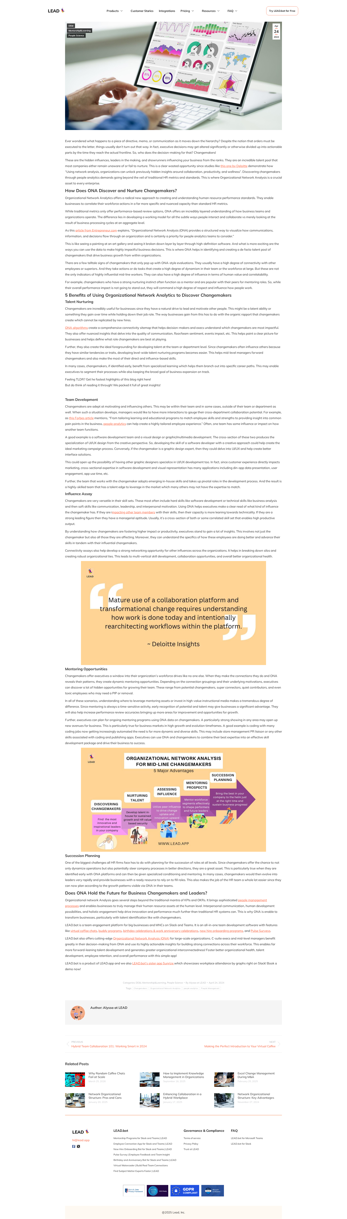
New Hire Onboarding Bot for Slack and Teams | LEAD (142, 1149)
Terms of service (192, 1138)
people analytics (114, 424)
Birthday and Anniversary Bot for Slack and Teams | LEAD (144, 1160)
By (196, 982)
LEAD (54, 11)
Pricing (185, 11)
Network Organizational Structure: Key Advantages (256, 1095)
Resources (209, 11)
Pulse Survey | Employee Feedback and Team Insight (141, 1154)
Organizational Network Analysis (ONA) (141, 938)
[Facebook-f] (73, 1146)
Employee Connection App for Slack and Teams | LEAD (142, 1143)
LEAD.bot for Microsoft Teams (247, 1138)
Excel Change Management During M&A (256, 1075)
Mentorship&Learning (79, 30)
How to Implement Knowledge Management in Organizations (183, 1075)
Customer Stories (142, 11)
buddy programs (110, 931)
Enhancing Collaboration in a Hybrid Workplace (182, 1095)
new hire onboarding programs (221, 931)
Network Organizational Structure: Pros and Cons (105, 1095)
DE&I (70, 25)
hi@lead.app (81, 1140)
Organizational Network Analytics (165, 988)
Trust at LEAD (191, 1149)
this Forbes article (81, 418)
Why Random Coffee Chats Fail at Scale (107, 1075)
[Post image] (75, 1079)
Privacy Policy (191, 1143)
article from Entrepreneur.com (96, 230)
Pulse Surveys (260, 931)
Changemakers (140, 988)
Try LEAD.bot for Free (282, 10)
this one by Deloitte (233, 166)
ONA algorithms (76, 328)
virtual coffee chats (83, 931)
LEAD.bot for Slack (241, 1143)
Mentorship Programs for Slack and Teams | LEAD (140, 1138)
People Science (76, 35)
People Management (210, 988)
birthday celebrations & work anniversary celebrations (160, 931)
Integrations (167, 11)
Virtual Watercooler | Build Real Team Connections (140, 1165)
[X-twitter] (78, 1146)
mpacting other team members (133, 512)
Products (113, 11)
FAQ (230, 11)
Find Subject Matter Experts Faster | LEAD (136, 1171)
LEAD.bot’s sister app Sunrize (153, 963)
